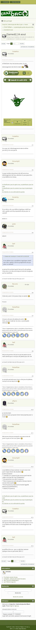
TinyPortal (8, 627)
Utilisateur (5, 601)
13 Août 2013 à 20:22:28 (7, 205)
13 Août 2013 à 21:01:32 (7, 232)
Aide (13, 627)
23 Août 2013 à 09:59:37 (7, 517)
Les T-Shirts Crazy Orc (10, 582)
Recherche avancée (18, 597)
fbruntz (15, 284)
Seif (13, 244)
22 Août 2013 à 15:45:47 (7, 432)
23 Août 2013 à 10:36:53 (7, 545)
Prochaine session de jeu (11, 577)
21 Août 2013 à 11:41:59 (7, 375)
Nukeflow (15, 307)
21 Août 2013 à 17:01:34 (7, 409)
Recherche (5, 586)
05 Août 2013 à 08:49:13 (7, 59)
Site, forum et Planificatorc (11, 580)
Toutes (22, 43)
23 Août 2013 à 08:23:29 (7, 466)
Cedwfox (15, 51)
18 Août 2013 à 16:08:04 (7, 252)
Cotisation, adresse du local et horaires (15, 579)
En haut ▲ (27, 627)
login (11, 606)
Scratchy (15, 197)
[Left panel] (33, 24)
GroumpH (16, 161)
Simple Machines (22, 628)
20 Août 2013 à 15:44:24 (7, 315)
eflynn (14, 401)
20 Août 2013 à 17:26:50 (7, 350)
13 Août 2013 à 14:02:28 (7, 169)
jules (14, 224)
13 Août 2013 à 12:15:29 (7, 144)
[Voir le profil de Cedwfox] (4, 38)
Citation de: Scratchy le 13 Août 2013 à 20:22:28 (17, 256)
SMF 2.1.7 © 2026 (14, 628)
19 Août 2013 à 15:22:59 (7, 292)
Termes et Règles (20, 627)
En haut (4, 561)
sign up (17, 606)
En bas (3, 43)
